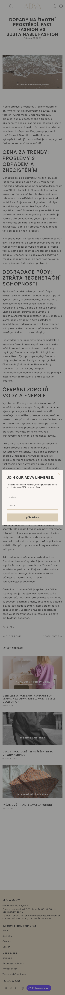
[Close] (59, 474)
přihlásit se (32, 517)
